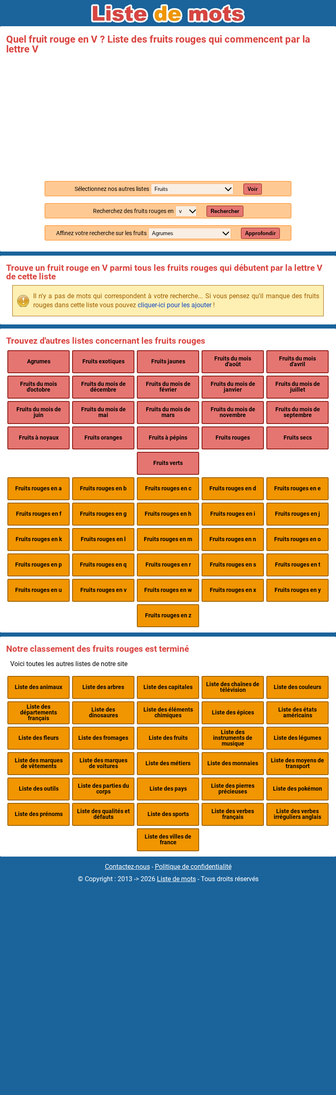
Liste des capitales (168, 687)
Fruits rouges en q (103, 564)
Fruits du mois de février (168, 387)
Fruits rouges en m (168, 539)
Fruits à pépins (168, 437)
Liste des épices (233, 712)
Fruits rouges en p (38, 564)
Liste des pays (168, 788)
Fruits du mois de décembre (103, 387)
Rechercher (225, 211)
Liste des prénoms (39, 814)
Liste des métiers (168, 763)
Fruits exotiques (103, 361)
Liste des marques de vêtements (39, 763)
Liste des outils (39, 788)
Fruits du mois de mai (103, 412)
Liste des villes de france (168, 839)
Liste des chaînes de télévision (232, 687)
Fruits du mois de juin (38, 412)
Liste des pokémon (297, 788)
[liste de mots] (168, 13)
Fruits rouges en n (232, 539)
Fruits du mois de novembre (233, 412)
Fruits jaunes (168, 361)
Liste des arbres (103, 687)
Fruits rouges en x (233, 590)
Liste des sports (168, 814)
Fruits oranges (103, 437)
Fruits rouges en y (298, 590)
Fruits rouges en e (297, 488)
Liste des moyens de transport (297, 763)
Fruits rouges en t (297, 564)
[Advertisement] (168, 115)
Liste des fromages (103, 738)
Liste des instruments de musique (232, 738)
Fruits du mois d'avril (297, 361)
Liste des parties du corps (103, 788)
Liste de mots (176, 879)
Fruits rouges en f (38, 513)
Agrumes (38, 361)
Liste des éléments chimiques (168, 712)
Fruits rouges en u (38, 590)
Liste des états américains (297, 712)
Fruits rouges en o (297, 539)
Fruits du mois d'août (232, 361)
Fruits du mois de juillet (297, 387)
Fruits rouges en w (168, 590)
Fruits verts (168, 463)
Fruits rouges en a (38, 488)
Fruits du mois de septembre (297, 412)
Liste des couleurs (297, 687)
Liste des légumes (297, 738)
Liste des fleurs (38, 738)
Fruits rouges (233, 437)
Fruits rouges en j (297, 513)
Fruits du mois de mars (168, 412)
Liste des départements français (38, 712)
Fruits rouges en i (232, 513)
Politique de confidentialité (193, 867)
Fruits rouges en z (168, 615)
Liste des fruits (168, 738)
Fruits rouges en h (168, 513)
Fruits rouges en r (168, 564)
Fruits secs (298, 437)
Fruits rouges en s (233, 564)
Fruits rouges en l (103, 539)
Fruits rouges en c (168, 488)
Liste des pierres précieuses (232, 788)
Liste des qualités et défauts (103, 814)
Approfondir (260, 233)
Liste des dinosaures (103, 712)
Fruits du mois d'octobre (38, 387)
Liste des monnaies (232, 763)
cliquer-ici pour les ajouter (174, 305)
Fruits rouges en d (232, 488)
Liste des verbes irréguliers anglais (297, 814)
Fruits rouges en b (103, 488)
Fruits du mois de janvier (233, 387)
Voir (252, 189)
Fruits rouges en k (39, 539)
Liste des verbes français (232, 814)
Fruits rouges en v (103, 590)
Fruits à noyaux (39, 437)
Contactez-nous (127, 867)
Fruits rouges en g (103, 513)
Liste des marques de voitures (103, 763)
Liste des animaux (38, 687)
